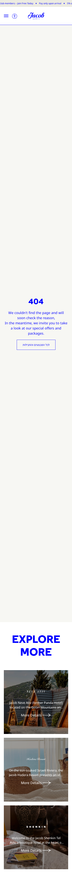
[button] (6, 15)
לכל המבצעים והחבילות (36, 345)
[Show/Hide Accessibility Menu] (14, 15)
